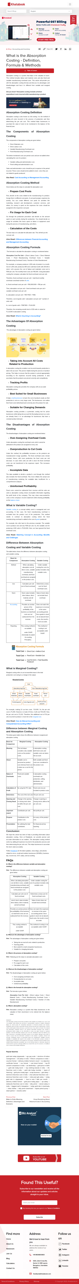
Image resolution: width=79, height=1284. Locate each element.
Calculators (10, 1263)
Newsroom (10, 1249)
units (27, 280)
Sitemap (36, 1281)
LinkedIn (65, 1260)
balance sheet (15, 500)
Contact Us (10, 1268)
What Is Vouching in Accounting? (28, 316)
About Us (9, 1244)
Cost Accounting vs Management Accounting (32, 177)
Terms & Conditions (7, 1281)
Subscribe (39, 1217)
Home (8, 1239)
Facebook (65, 1244)
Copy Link (47, 48)
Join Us (9, 1254)
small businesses (16, 398)
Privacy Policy (24, 1281)
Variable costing (11, 509)
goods (38, 519)
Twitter (64, 1249)
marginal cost (37, 717)
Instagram (65, 1255)
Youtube (65, 1266)
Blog (8, 1258)
